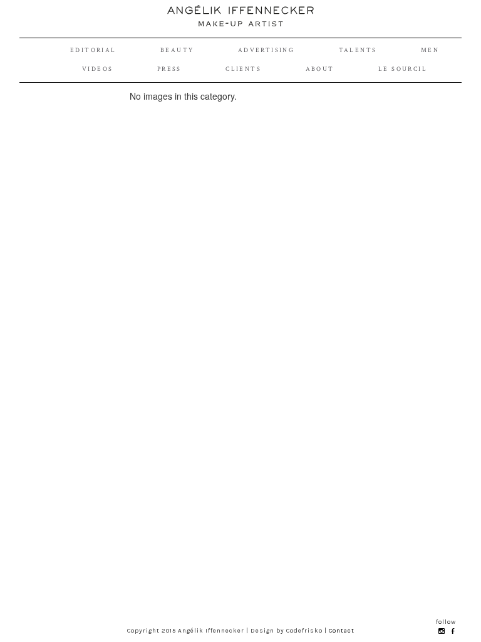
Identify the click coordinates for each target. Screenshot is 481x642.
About (320, 69)
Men (430, 50)
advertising (266, 50)
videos (97, 69)
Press (169, 69)
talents (358, 50)
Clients (243, 69)
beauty (177, 50)
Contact (341, 630)
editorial (93, 50)
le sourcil (402, 69)
